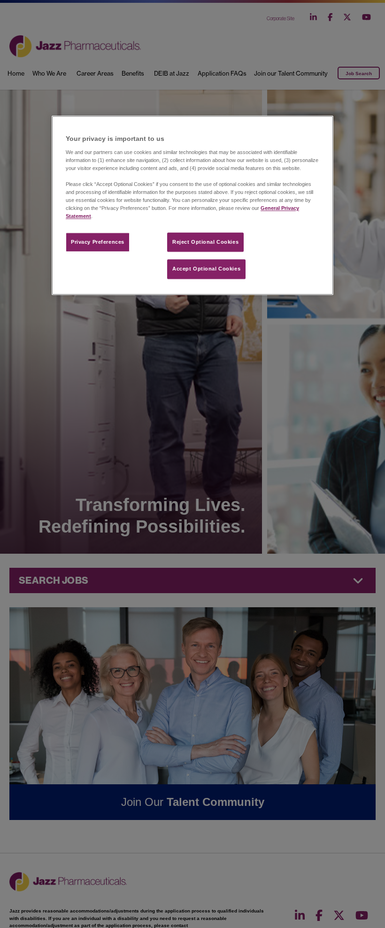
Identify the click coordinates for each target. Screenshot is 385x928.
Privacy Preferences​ (97, 242)
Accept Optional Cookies (206, 269)
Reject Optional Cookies (205, 242)
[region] (192, 205)
